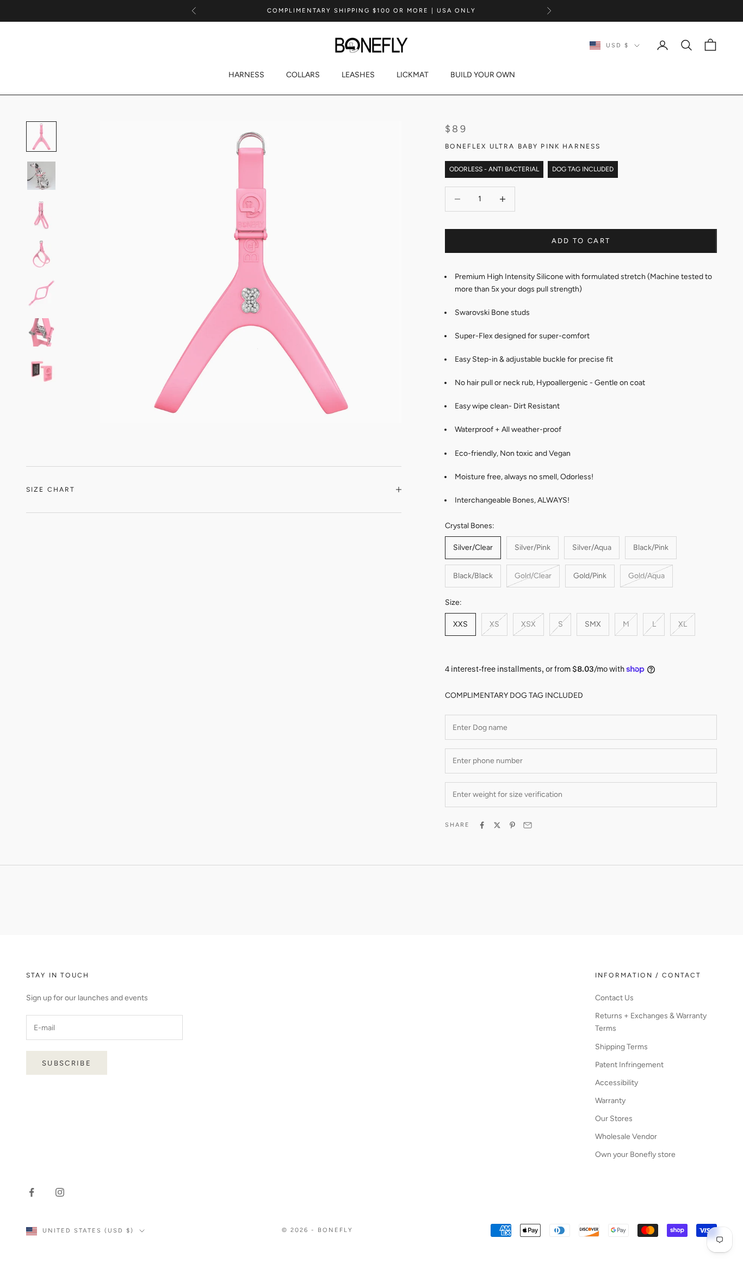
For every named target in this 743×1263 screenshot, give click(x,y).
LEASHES (358, 74)
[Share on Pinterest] (512, 825)
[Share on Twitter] (497, 825)
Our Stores (614, 1118)
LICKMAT (413, 74)
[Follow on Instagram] (59, 1192)
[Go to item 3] (41, 254)
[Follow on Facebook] (31, 1192)
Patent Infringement (629, 1064)
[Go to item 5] (41, 332)
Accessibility (616, 1082)
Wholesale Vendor (626, 1136)
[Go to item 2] (41, 215)
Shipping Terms (621, 1046)
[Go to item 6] (41, 371)
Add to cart (581, 241)
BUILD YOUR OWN (482, 74)
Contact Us (614, 997)
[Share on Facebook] (482, 825)
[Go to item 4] (41, 293)
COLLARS (303, 74)
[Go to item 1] (41, 175)
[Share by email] (527, 825)
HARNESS (246, 74)
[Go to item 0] (41, 136)
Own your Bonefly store (635, 1154)
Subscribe (66, 1063)
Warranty (610, 1100)
